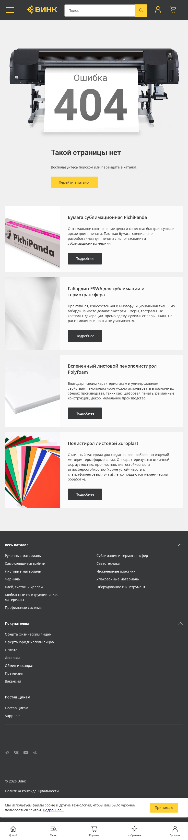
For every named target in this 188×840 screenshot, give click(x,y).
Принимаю (164, 807)
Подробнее (85, 258)
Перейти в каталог (74, 182)
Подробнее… (53, 810)
